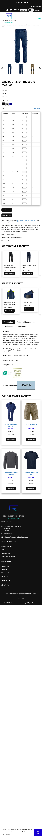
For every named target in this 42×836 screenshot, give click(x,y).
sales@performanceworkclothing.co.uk (16, 537)
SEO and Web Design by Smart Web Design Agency (21, 593)
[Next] (40, 68)
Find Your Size (6, 215)
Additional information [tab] (25, 322)
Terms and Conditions (8, 556)
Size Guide (37, 109)
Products (8, 25)
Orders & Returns (6, 546)
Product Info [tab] (8, 322)
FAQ (2, 550)
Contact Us (4, 576)
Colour (4, 101)
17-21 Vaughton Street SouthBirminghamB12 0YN (12, 528)
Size (3, 109)
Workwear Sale (5, 573)
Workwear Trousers (17, 25)
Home (3, 25)
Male (10, 222)
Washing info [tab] (9, 326)
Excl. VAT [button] (38, 10)
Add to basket (6, 210)
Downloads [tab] (21, 326)
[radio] (3, 104)
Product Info (5, 566)
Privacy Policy (5, 553)
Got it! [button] (38, 832)
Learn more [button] (6, 834)
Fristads (19, 222)
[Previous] (2, 68)
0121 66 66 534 (8, 533)
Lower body (4, 222)
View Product (9, 273)
